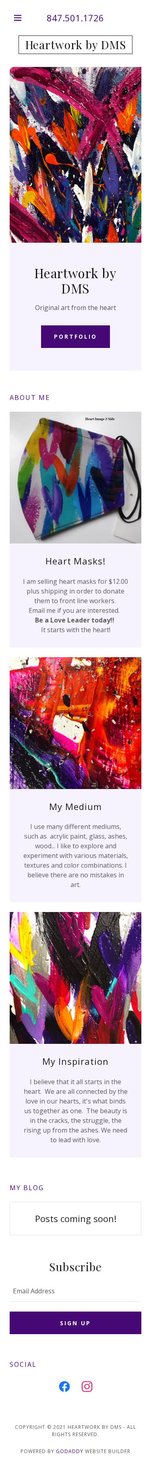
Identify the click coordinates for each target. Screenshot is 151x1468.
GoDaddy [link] (69, 1451)
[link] (75, 44)
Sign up (75, 1323)
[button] (19, 18)
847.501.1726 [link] (75, 18)
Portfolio (75, 336)
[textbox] (75, 1291)
